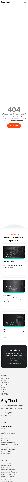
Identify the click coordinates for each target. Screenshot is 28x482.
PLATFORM (4, 423)
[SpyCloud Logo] (5, 2)
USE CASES (4, 460)
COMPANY (4, 375)
